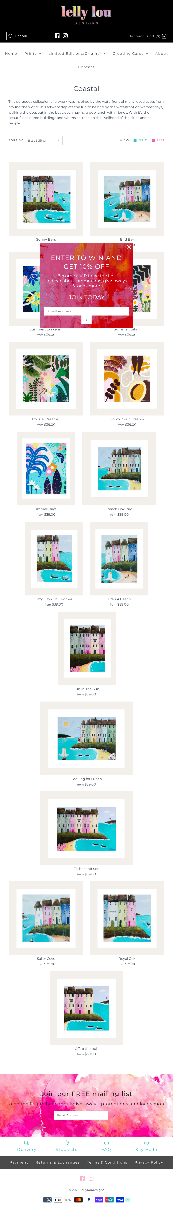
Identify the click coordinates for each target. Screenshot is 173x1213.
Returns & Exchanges (57, 1162)
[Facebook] (57, 35)
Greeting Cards (131, 54)
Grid (144, 140)
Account (137, 36)
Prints (33, 54)
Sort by (15, 140)
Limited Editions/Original (77, 54)
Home (11, 54)
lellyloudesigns (92, 1190)
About (161, 54)
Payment (19, 1162)
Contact (86, 67)
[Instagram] (65, 35)
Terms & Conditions (107, 1162)
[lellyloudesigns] (86, 7)
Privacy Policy (149, 1162)
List (161, 140)
